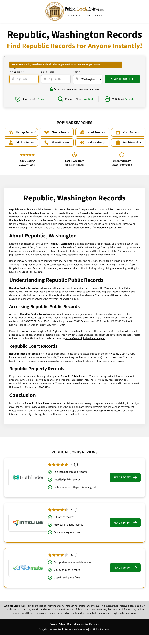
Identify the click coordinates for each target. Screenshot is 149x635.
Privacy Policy (57, 624)
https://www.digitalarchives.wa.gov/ (85, 338)
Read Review (122, 477)
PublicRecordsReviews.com (73, 629)
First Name (16, 72)
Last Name (48, 72)
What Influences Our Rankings (83, 624)
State (76, 72)
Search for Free (122, 79)
